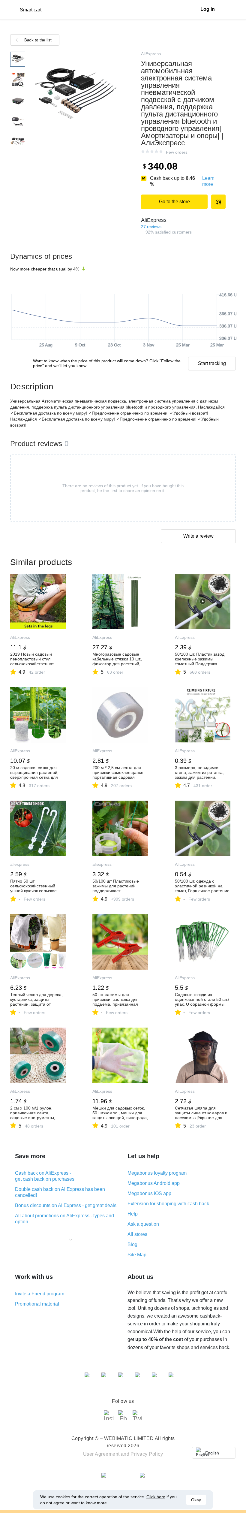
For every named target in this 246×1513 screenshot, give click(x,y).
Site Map (137, 1254)
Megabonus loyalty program (157, 1173)
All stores (137, 1234)
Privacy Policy (146, 1454)
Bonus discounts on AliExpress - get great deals (65, 1205)
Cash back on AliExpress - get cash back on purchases (44, 1176)
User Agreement (101, 1454)
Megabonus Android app (154, 1183)
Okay (196, 1499)
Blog (132, 1244)
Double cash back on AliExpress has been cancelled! (60, 1192)
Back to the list (38, 40)
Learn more (208, 181)
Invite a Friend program (39, 1293)
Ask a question (143, 1224)
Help (133, 1213)
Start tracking (212, 363)
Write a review (198, 536)
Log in (207, 9)
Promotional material (37, 1303)
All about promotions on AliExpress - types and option (64, 1218)
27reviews (151, 226)
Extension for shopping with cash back (168, 1203)
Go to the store (174, 201)
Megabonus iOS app (149, 1193)
